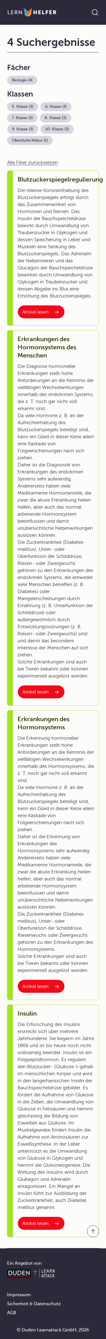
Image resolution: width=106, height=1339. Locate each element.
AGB (11, 1313)
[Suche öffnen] (95, 12)
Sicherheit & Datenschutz (34, 1304)
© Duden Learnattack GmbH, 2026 (53, 1330)
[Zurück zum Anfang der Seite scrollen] (93, 1231)
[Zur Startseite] (32, 12)
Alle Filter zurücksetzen (32, 162)
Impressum (19, 1295)
